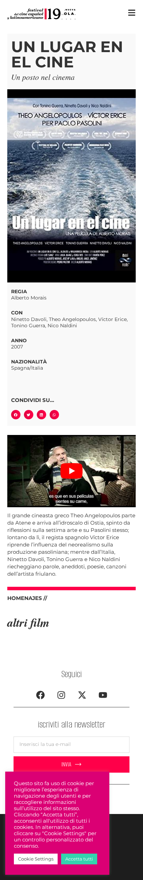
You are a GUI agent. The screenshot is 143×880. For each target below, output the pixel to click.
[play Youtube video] (71, 471)
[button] (15, 414)
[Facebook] (40, 695)
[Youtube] (102, 695)
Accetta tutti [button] (79, 859)
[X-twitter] (82, 695)
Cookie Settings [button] (35, 859)
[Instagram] (61, 695)
